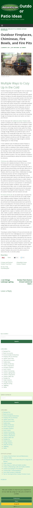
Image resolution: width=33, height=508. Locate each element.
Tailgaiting (5, 385)
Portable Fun (6, 378)
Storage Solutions (7, 382)
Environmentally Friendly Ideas (11, 355)
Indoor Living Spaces (8, 365)
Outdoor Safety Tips (8, 376)
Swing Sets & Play (7, 383)
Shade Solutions (7, 380)
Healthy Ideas (6, 362)
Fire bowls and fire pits (6, 195)
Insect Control (7, 369)
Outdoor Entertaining (8, 371)
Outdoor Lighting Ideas (9, 373)
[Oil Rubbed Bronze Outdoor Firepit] (16, 64)
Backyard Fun (4, 29)
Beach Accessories (8, 353)
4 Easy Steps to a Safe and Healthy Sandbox (14, 465)
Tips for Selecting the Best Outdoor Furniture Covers (16, 474)
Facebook (3, 479)
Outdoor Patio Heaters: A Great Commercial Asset (24, 282)
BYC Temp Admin (15, 47)
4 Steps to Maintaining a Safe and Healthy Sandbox (16, 467)
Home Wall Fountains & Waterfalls (12, 472)
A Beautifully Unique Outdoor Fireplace (21, 263)
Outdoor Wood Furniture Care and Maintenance (15, 456)
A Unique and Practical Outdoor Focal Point (6, 263)
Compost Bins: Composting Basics (12, 470)
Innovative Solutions (8, 367)
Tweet (9, 257)
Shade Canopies (7, 463)
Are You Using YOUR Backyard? (5, 267)
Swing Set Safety (7, 458)
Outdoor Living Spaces (9, 374)
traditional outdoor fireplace (20, 121)
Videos (5, 387)
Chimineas (3, 161)
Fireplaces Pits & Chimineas (14, 29)
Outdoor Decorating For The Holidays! (13, 468)
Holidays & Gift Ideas (8, 364)
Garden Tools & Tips (8, 358)
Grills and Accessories (9, 360)
